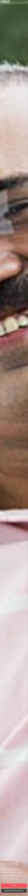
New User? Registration (14, 890)
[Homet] (5, 1)
